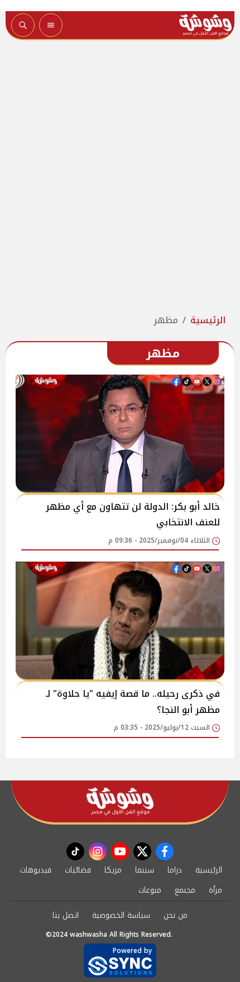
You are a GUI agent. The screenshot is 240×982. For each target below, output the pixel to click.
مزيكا (113, 870)
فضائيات (78, 870)
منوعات (149, 890)
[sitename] (120, 801)
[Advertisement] (120, 177)
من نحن (176, 915)
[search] (23, 25)
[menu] (51, 25)
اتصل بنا (65, 915)
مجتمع (185, 890)
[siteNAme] (205, 25)
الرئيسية (207, 320)
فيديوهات (35, 870)
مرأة (215, 890)
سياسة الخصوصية (121, 915)
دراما (174, 870)
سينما (144, 870)
